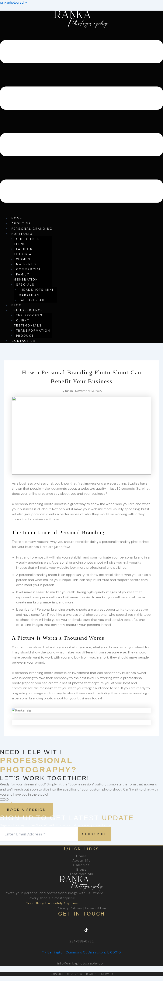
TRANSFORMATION (33, 330)
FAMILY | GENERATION (26, 276)
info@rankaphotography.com (81, 963)
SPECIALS (25, 284)
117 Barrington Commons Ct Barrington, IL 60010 (81, 952)
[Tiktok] (86, 930)
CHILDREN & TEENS (26, 241)
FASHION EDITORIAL (24, 251)
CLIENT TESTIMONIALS (28, 322)
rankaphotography (13, 2)
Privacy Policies (69, 908)
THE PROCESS (29, 315)
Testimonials (81, 874)
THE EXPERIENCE (27, 310)
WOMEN (23, 259)
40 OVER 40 (33, 300)
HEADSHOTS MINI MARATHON (36, 292)
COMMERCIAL (29, 269)
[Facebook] (67, 930)
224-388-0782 (81, 941)
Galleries (81, 865)
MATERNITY (26, 264)
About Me (81, 860)
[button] (81, 122)
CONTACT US (23, 341)
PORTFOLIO (22, 234)
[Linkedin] (95, 930)
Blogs (81, 869)
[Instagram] (77, 930)
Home (81, 856)
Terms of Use (95, 908)
